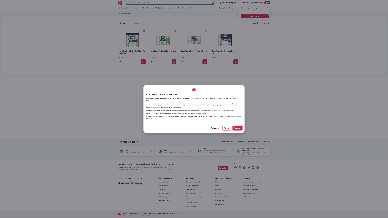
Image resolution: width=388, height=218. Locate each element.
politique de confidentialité (177, 113)
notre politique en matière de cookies (196, 113)
